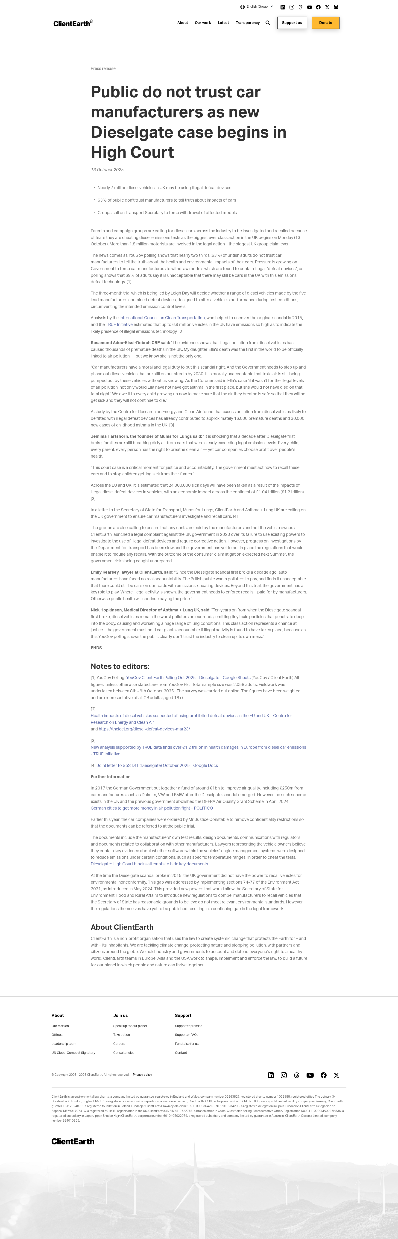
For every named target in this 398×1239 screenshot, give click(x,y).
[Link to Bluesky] (336, 7)
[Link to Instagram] (292, 7)
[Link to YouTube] (309, 7)
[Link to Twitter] (327, 7)
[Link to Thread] (300, 7)
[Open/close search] (268, 23)
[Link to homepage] (73, 23)
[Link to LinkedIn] (283, 7)
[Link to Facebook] (318, 7)
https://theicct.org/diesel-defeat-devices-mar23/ (144, 729)
